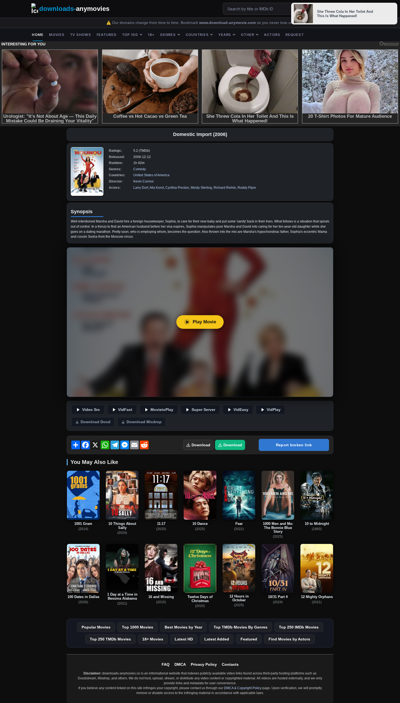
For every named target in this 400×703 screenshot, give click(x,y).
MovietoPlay (161, 410)
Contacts (230, 664)
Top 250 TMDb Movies (110, 639)
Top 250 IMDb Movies (299, 627)
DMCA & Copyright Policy (242, 688)
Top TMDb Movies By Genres (240, 627)
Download (201, 445)
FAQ (166, 664)
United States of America (151, 175)
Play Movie (204, 321)
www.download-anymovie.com (228, 23)
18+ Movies (152, 639)
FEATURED (106, 35)
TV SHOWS (80, 35)
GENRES (168, 35)
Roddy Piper (247, 188)
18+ (151, 35)
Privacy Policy (204, 664)
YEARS (224, 35)
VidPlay (274, 410)
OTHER (247, 35)
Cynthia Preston (177, 188)
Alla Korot (156, 188)
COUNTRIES (197, 35)
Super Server (203, 410)
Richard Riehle (225, 188)
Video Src (91, 410)
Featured (249, 639)
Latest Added (216, 639)
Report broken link (294, 445)
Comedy (139, 169)
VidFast (125, 410)
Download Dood (95, 422)
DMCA (180, 664)
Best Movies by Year (183, 627)
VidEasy (240, 410)
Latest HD (184, 639)
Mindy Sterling (201, 188)
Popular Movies (96, 627)
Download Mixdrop (144, 422)
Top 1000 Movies (137, 627)
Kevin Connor (143, 181)
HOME (38, 35)
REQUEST (294, 35)
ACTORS (272, 35)
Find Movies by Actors (289, 639)
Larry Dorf (140, 188)
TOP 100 (130, 35)
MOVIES (56, 35)
